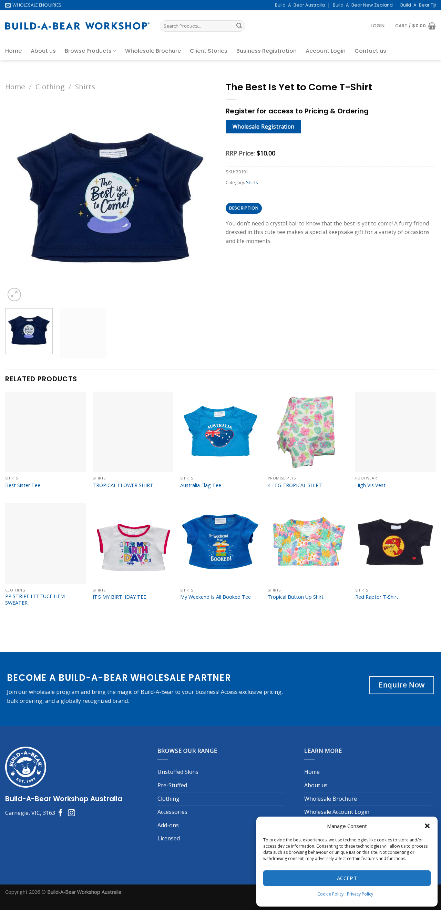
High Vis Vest (370, 674)
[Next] (31, 306)
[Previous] (8, 535)
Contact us (370, 51)
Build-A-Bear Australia (300, 5)
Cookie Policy (330, 894)
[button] (427, 825)
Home (13, 51)
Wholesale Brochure (153, 51)
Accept (347, 877)
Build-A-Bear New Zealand (363, 5)
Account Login (326, 51)
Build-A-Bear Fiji (418, 5)
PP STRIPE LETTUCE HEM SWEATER (35, 788)
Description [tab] (244, 208)
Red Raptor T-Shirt (376, 786)
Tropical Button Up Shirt (296, 786)
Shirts (85, 86)
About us (43, 51)
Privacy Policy (360, 894)
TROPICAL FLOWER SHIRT (123, 674)
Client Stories (208, 51)
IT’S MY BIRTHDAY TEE (119, 786)
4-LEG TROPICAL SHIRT (295, 674)
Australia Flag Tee (200, 674)
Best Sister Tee (22, 674)
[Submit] (239, 26)
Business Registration (266, 51)
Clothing (49, 86)
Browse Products (88, 51)
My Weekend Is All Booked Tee (215, 786)
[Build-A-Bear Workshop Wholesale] (77, 26)
